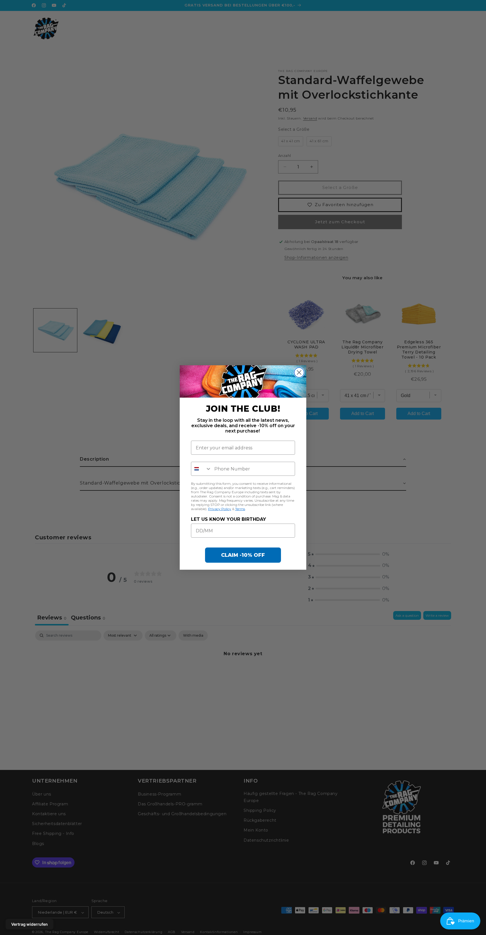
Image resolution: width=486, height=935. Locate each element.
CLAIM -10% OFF (243, 555)
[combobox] (201, 469)
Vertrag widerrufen (29, 924)
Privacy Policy (219, 509)
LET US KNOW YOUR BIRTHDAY (228, 519)
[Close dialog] (299, 372)
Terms (240, 509)
